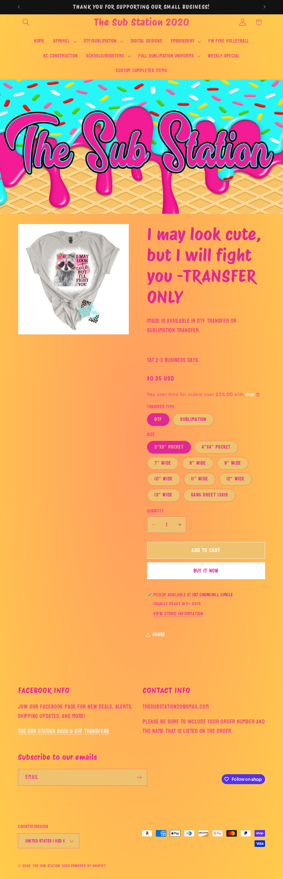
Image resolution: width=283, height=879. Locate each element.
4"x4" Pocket (216, 447)
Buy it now (206, 571)
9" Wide (232, 463)
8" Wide (198, 463)
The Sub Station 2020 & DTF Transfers (63, 731)
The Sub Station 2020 (51, 865)
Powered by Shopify (88, 865)
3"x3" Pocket (169, 447)
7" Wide (162, 463)
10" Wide (163, 478)
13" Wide (163, 495)
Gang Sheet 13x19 (209, 495)
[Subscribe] (139, 777)
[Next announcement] (264, 7)
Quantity (155, 511)
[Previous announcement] (19, 7)
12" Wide (236, 478)
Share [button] (159, 634)
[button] (26, 22)
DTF (158, 419)
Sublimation (193, 419)
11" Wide (199, 478)
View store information (178, 613)
